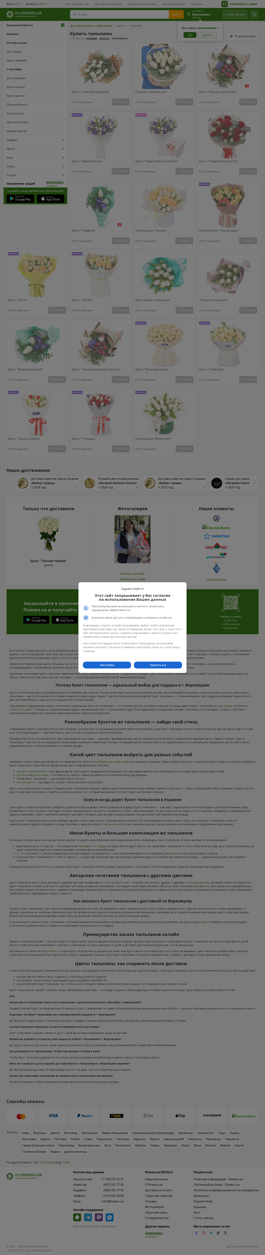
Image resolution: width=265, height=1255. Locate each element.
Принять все (158, 665)
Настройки (107, 665)
